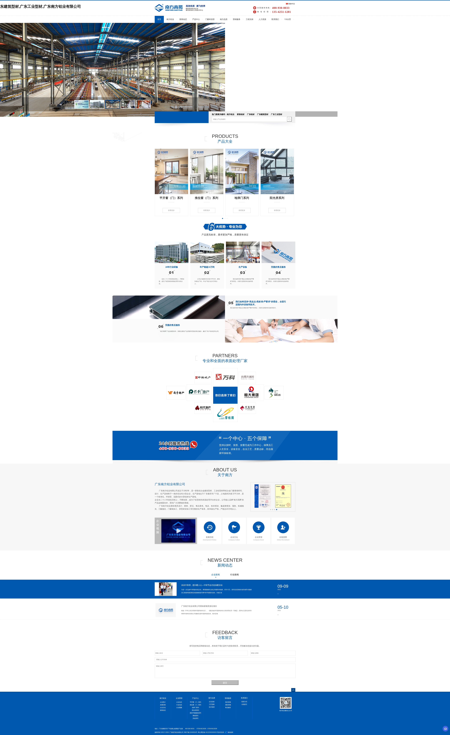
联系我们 (275, 19)
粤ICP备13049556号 (190, 732)
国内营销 (228, 702)
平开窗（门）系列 (171, 197)
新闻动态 (183, 19)
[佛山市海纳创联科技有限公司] (226, 732)
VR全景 (287, 19)
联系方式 (244, 702)
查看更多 (171, 210)
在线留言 (244, 704)
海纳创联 (230, 732)
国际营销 (228, 705)
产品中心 (196, 19)
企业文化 (163, 707)
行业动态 (179, 705)
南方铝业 (170, 19)
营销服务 (236, 19)
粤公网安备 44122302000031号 (208, 732)
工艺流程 (212, 704)
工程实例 (249, 19)
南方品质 (223, 19)
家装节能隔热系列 (195, 713)
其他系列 (195, 718)
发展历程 (163, 705)
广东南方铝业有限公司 (170, 484)
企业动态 (179, 702)
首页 (159, 19)
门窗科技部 (210, 19)
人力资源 (262, 19)
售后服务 (228, 707)
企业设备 (212, 702)
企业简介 (163, 702)
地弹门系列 (241, 197)
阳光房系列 (277, 197)
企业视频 (157, 526)
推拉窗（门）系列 (206, 197)
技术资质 (212, 707)
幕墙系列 (195, 715)
